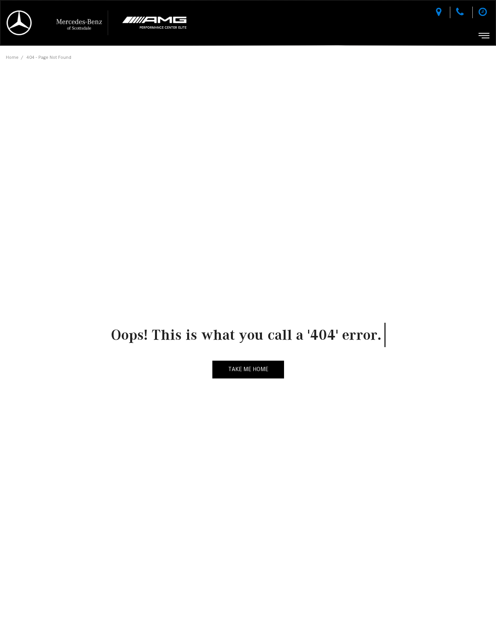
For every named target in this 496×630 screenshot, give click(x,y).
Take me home (248, 369)
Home (12, 57)
